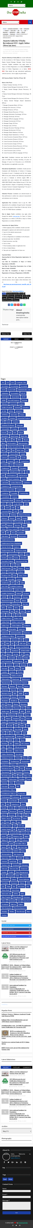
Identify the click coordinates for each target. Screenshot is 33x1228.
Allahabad (5, 404)
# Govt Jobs (19, 296)
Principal (4, 786)
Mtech (4, 715)
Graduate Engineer (16, 586)
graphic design (19, 590)
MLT (22, 708)
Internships (21, 636)
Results (20, 811)
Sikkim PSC (5, 840)
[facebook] (11, 1)
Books (3, 447)
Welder (12, 911)
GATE (3, 579)
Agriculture (5, 397)
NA (3, 718)
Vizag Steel (26, 901)
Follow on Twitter (8, 925)
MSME (28, 711)
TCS (20, 861)
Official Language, (7, 53)
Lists (22, 668)
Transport (14, 883)
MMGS (28, 708)
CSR (21, 28)
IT (21, 30)
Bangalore (5, 436)
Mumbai (20, 715)
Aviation (14, 429)
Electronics (22, 536)
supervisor (5, 858)
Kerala (20, 658)
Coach (24, 479)
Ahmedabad (15, 397)
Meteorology (24, 701)
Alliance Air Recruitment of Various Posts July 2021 (18, 947)
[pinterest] (25, 1162)
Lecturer (9, 665)
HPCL (3, 608)
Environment (13, 554)
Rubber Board (6, 818)
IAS (12, 611)
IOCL (26, 640)
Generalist (10, 579)
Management (6, 683)
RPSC (18, 815)
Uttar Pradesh (6, 897)
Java (3, 650)
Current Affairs (7, 511)
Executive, (20, 49)
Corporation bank (7, 500)
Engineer (16, 547)
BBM (3, 440)
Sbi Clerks (21, 829)
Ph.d (21, 768)
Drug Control (12, 529)
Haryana (25, 597)
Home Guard (6, 604)
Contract (15, 497)
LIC (30, 665)
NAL (22, 718)
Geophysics (5, 583)
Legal (16, 665)
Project (4, 801)
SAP (14, 826)
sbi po (28, 829)
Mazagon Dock (6, 693)
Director (17, 525)
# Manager (10, 298)
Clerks (4, 479)
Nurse (23, 740)
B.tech (20, 432)
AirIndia (24, 400)
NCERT (10, 726)
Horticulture (16, 604)
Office (4, 747)
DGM (3, 525)
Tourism (25, 876)
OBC (10, 743)
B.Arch (4, 432)
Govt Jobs (13, 30)
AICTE (23, 397)
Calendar (5, 454)
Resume (28, 811)
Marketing (12, 32)
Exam (10, 558)
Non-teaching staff (8, 736)
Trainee (13, 879)
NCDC (4, 726)
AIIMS (4, 400)
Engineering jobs (7, 550)
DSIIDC (26, 529)
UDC (14, 886)
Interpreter (5, 640)
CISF (21, 472)
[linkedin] (17, 1162)
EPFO (22, 554)
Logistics (4, 672)
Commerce (5, 486)
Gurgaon (26, 593)
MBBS (21, 693)
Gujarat (18, 593)
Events (4, 558)
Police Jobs (27, 776)
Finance (7, 30)
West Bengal (20, 911)
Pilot (15, 776)
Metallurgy (14, 701)
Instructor (5, 633)
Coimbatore (27, 482)
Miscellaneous (6, 708)
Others (24, 758)
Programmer (26, 797)
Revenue (11, 815)
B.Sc (14, 432)
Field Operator (6, 568)
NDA (16, 726)
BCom (9, 440)
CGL (11, 465)
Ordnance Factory (8, 758)
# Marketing (18, 298)
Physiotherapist (7, 776)
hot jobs (25, 604)
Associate (20, 425)
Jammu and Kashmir (22, 647)
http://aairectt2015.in (18, 291)
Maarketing (5, 676)
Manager (5, 32)
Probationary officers (9, 793)
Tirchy (4, 876)
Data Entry (5, 515)
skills (18, 840)
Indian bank (6, 622)
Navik (19, 722)
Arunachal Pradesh (23, 418)
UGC (27, 886)
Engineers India (21, 550)
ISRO (7, 643)
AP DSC (4, 411)
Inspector (21, 629)
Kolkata (26, 658)
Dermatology (19, 522)
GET (12, 583)
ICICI (22, 611)
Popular (16, 1067)
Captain (22, 454)
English (4, 554)
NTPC (16, 740)
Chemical (14, 468)
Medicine (21, 697)
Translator (5, 883)
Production (21, 793)
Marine (26, 686)
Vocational (5, 904)
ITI (29, 643)
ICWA (8, 615)
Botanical (27, 447)
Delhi (18, 518)
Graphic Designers (8, 593)
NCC (24, 722)
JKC (3, 654)
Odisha (16, 743)
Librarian (23, 665)
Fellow (18, 565)
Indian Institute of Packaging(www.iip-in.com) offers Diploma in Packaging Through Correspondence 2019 (20, 977)
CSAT (7, 508)
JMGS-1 (8, 654)
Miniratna (23, 704)
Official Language (20, 747)
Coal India (5, 482)
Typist (8, 886)
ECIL (13, 533)
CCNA (24, 457)
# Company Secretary (12, 293)
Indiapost (27, 625)
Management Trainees (19, 683)
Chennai (4, 472)
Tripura (21, 883)
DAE (20, 511)
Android (17, 407)
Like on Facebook (8, 929)
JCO (8, 650)
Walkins (20, 904)
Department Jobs (7, 522)
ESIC (27, 554)
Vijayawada (11, 901)
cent (16, 461)
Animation (25, 407)
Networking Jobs (7, 729)
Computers (20, 490)
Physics (26, 772)
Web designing (7, 908)
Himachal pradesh (8, 600)
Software (25, 840)
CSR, (16, 49)
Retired (4, 815)
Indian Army (18, 618)
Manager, (17, 51)
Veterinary (26, 897)
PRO (18, 786)
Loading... (5, 1004)
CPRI (9, 504)
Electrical (13, 536)
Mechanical (5, 697)
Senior (4, 836)
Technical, (15, 53)
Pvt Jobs (11, 808)
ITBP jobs (22, 643)
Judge (27, 654)
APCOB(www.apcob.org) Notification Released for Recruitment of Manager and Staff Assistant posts (19, 956)
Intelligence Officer (8, 636)
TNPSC (17, 876)
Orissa (18, 758)
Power (12, 783)
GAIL (14, 575)
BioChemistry (11, 443)
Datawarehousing (24, 515)
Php (12, 772)
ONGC (4, 751)
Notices (27, 736)
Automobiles (6, 429)
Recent (6, 1067)
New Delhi (18, 729)
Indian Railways (17, 625)
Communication (16, 486)
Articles (12, 418)
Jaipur (11, 647)
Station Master (6, 851)
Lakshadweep (18, 661)
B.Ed (9, 432)
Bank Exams (14, 436)
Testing (4, 872)
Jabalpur (4, 647)
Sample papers (6, 826)
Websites (4, 911)
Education (5, 536)
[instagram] (18, 1)
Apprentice (14, 415)
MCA (26, 693)
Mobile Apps (5, 711)
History (24, 600)
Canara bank (14, 454)
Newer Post (6, 334)
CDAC (4, 461)
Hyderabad (5, 611)
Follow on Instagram (9, 936)
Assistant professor (8, 425)
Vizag (19, 901)
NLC (12, 733)
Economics (20, 533)
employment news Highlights (11, 543)
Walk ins (13, 904)
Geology (19, 579)
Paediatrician (15, 761)
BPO (8, 450)
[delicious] (21, 1)
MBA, (27, 51)
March (20, 686)
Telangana (24, 865)
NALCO (28, 718)
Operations (19, 754)
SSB (9, 847)
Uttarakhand (17, 897)
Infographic (12, 629)
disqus (16, 339)
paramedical (25, 761)
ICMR (28, 611)
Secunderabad (14, 833)
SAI (3, 822)
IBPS (16, 611)
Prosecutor (23, 801)
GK (17, 583)
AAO (12, 382)
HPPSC (10, 608)
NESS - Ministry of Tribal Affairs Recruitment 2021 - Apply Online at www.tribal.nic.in (20, 967)
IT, (11, 51)
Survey (13, 858)
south (11, 844)
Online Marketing (7, 754)
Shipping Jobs (17, 836)
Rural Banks (17, 818)
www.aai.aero (16, 216)
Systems (4, 861)
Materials (14, 690)
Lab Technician (7, 661)
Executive (26, 28)
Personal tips (22, 765)
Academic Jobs (21, 382)
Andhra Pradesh (7, 407)
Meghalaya (5, 701)
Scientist (4, 833)
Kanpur (4, 658)
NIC (3, 733)
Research (13, 811)
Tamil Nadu (13, 861)
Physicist (19, 772)
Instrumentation (16, 633)
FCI (13, 565)
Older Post (27, 334)
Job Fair (15, 654)
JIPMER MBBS (25, 650)
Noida (24, 733)
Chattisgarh (5, 468)
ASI (3, 422)
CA (27, 450)
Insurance (27, 633)
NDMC (22, 726)
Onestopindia (23, 1223)
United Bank (15, 890)
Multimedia (11, 715)
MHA (3, 704)
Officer (10, 747)
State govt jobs (22, 847)
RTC (28, 815)
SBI (14, 829)
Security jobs (25, 833)
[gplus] (13, 1162)
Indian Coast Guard (18, 622)
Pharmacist (5, 772)
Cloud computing (14, 479)
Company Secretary (13, 28)
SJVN (12, 840)
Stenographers (7, 854)
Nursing (4, 743)
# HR (24, 296)
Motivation (15, 711)
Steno (23, 851)
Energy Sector (6, 547)
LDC (3, 665)
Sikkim (26, 836)
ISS (12, 643)
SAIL (7, 822)
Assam (8, 422)
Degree (12, 518)
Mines (9, 704)
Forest (4, 572)
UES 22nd (21, 886)
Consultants (6, 497)
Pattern (13, 765)
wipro (29, 911)
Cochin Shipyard (15, 482)
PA (30, 758)
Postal (29, 779)
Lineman (4, 668)
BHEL (19, 440)
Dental (24, 518)
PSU (7, 804)
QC (17, 808)
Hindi (17, 600)
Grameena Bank (7, 590)
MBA (18, 32)
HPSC (16, 608)
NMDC (18, 733)
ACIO (3, 390)
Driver (4, 529)
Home (4, 28)
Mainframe (15, 679)
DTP (3, 533)
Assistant (16, 422)
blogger (6, 339)
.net (3, 382)
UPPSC (16, 894)
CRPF (26, 504)
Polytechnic (13, 779)
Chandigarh (19, 465)
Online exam (19, 751)
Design (28, 522)
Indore (4, 629)
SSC (14, 847)
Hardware (17, 597)
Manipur (12, 686)
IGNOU (23, 615)
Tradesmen (5, 879)
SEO (9, 836)
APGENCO (19, 411)
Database (14, 515)
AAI (7, 382)
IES (13, 615)
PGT (16, 768)
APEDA (11, 411)
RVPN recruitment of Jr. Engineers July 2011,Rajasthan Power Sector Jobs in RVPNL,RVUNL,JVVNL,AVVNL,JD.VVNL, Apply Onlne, (16, 1034)
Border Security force (15, 447)
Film (14, 568)
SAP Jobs (21, 826)
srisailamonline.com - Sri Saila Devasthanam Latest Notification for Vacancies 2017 (16, 1026)
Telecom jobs (13, 869)
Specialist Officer (20, 844)
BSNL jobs (20, 450)
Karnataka (12, 658)
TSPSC (29, 883)
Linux (17, 668)
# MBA (25, 298)
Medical (13, 697)
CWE (15, 511)
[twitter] (14, 1)
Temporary (24, 869)
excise (16, 558)
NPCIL (4, 740)
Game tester (23, 575)
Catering (12, 457)
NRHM (10, 740)
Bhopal (26, 440)
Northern (20, 736)
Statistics (16, 851)
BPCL (3, 450)
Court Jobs (26, 500)
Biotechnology (23, 443)
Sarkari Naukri (6, 829)
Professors (15, 797)
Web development (20, 908)
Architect (5, 418)
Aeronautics (15, 393)
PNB (20, 776)
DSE (20, 529)
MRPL (22, 711)
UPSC (22, 894)
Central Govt (25, 461)
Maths (21, 690)
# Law (4, 298)
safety (25, 818)
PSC (3, 804)
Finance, (25, 49)
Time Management (22, 872)
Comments (27, 1067)
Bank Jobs (24, 436)
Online (10, 751)
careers (4, 457)
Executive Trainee (7, 561)
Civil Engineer (11, 475)
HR (18, 30)
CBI (18, 457)
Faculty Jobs (6, 565)
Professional (6, 797)
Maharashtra (6, 679)
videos (4, 901)
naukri (4, 722)
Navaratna (11, 722)
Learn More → (15, 1158)
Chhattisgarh (13, 472)
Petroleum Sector (7, 768)
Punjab (4, 808)
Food (27, 568)
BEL (14, 440)
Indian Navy (6, 625)
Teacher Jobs (6, 865)
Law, (13, 51)
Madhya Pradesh (16, 676)
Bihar (3, 443)
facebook (27, 339)
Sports (4, 847)
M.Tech (20, 672)
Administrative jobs (24, 390)
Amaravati (13, 404)
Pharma (28, 768)
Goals (22, 583)
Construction (24, 493)
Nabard (8, 718)
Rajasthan (23, 808)
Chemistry (23, 468)
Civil (3, 475)
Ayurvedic (22, 429)
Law (25, 30)
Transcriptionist (24, 879)
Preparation (20, 783)
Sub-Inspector (18, 854)
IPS (3, 643)
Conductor (5, 493)
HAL (10, 597)
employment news (8, 540)
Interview (14, 640)
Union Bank (5, 890)
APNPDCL (5, 415)
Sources (4, 844)
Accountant (15, 386)
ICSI (3, 615)
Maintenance (26, 679)
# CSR (21, 293)
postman (4, 783)
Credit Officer (17, 504)
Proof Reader (13, 801)
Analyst (21, 404)
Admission (5, 393)
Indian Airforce (7, 618)
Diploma (9, 525)
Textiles (11, 872)
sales (19, 822)
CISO (27, 472)
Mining (15, 704)
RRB (23, 815)
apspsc (22, 415)
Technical (12, 34)
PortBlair (22, 779)
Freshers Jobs (6, 575)
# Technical (16, 300)
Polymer (4, 779)
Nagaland (16, 718)
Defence (4, 518)
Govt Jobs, (5, 51)
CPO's (4, 504)
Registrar (5, 811)
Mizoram (16, 708)
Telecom (4, 869)
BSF (13, 450)
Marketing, (22, 51)
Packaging (5, 761)
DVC (8, 533)
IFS (18, 615)
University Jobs (7, 894)
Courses (18, 500)
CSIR (12, 508)
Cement (10, 461)
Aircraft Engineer (14, 400)
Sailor (13, 822)
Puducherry (15, 804)
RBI (30, 808)
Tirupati (10, 876)
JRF (22, 654)
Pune (23, 804)
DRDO (24, 525)
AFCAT (23, 393)
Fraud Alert (11, 572)
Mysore (27, 715)
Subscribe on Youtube (9, 932)
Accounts (24, 386)
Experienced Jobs (21, 561)
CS (2, 508)
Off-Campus (25, 743)
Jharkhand (14, 650)
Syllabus (27, 858)
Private (12, 786)
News (25, 729)
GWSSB (4, 597)
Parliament (5, 765)
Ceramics (5, 465)
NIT (7, 733)
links (11, 668)
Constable (14, 493)
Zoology (4, 915)
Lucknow (13, 672)
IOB (21, 640)
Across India (11, 390)
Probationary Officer (8, 790)
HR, (9, 51)
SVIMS (20, 858)
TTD (3, 886)
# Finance (11, 296)
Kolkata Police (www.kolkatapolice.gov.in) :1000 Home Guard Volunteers (15, 1021)
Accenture (5, 386)
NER (27, 726)
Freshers (21, 572)
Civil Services (22, 475)
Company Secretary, (10, 49)
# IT (29, 296)
